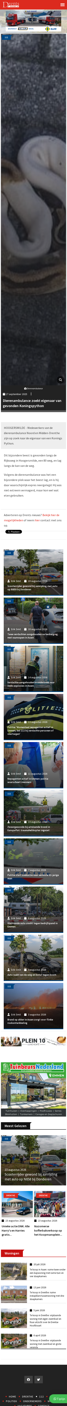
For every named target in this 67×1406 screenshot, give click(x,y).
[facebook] (28, 1379)
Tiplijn (60, 1399)
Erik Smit (16, 581)
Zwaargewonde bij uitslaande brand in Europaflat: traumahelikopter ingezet (28, 828)
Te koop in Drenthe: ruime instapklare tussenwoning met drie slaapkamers (47, 1296)
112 (41, 1396)
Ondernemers (32, 1401)
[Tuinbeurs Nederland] (33, 1089)
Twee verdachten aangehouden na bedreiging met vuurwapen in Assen (32, 636)
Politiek (11, 1401)
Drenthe (27, 1396)
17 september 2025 (16, 394)
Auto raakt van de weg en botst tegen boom (31, 974)
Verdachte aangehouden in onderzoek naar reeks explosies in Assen (31, 684)
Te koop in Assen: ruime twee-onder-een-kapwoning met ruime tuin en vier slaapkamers (48, 1273)
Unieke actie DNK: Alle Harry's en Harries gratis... (16, 1230)
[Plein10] (33, 1041)
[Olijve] (33, 21)
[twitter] (38, 1379)
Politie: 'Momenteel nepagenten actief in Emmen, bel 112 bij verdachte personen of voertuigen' (30, 731)
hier (37, 520)
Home (12, 1396)
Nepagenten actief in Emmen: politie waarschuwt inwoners (27, 780)
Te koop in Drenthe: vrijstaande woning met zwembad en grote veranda (45, 1344)
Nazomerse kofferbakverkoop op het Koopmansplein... (48, 1230)
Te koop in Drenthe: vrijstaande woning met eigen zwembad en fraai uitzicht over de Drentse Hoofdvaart (45, 1320)
